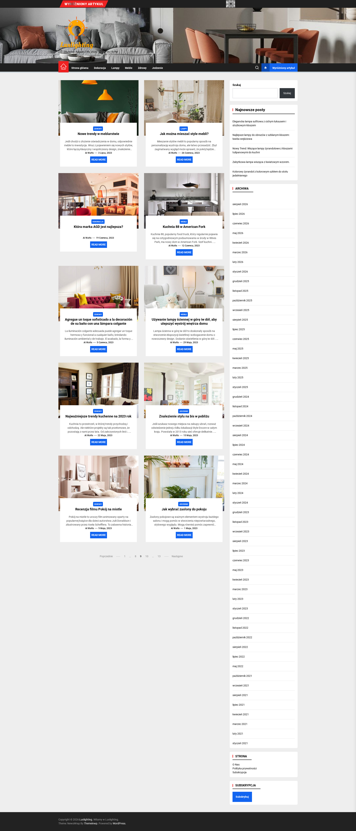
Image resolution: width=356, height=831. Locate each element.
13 (159, 556)
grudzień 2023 (241, 512)
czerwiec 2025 (241, 338)
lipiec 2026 (239, 213)
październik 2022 (242, 637)
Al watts (89, 153)
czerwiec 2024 (241, 454)
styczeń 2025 (240, 387)
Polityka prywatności (245, 768)
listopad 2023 (240, 521)
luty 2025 (238, 377)
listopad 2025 (240, 290)
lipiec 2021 (239, 704)
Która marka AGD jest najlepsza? (98, 227)
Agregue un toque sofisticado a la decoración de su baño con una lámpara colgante (98, 321)
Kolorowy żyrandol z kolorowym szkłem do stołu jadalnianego (260, 173)
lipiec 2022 (239, 656)
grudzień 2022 (241, 618)
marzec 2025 (240, 367)
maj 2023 (238, 570)
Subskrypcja (240, 772)
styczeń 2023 (240, 608)
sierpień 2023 (240, 541)
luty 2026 (238, 261)
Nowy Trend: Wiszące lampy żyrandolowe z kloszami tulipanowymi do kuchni (262, 150)
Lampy (115, 67)
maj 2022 (238, 666)
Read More (98, 159)
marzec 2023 (240, 589)
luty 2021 (238, 733)
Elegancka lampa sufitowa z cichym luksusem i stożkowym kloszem (259, 123)
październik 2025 (242, 300)
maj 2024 (238, 464)
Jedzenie (157, 67)
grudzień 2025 (241, 281)
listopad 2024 (240, 406)
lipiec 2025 (239, 329)
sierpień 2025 (240, 319)
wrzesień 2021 (241, 685)
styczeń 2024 (240, 502)
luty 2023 (238, 598)
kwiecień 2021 (241, 714)
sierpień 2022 (240, 647)
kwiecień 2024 (241, 473)
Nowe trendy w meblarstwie (98, 134)
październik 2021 (242, 675)
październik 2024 (242, 415)
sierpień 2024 (240, 435)
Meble (128, 67)
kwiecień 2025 (241, 358)
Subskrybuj (242, 796)
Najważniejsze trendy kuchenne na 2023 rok (98, 416)
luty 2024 (238, 492)
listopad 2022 (240, 627)
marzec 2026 (240, 252)
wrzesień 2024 (241, 425)
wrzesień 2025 (241, 310)
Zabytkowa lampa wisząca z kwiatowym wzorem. (261, 161)
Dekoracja (100, 67)
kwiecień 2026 (241, 242)
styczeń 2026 (240, 271)
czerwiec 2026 (241, 223)
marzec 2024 (240, 483)
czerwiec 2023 (241, 560)
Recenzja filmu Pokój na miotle (98, 509)
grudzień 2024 (241, 396)
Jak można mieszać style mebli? (184, 134)
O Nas (236, 764)
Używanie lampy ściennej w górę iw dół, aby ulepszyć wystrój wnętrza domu (184, 321)
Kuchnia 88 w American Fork (184, 227)
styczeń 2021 (240, 743)
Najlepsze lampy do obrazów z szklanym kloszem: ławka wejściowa (261, 136)
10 (146, 556)
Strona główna (79, 67)
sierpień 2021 (240, 695)
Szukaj (237, 85)
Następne (177, 556)
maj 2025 (238, 348)
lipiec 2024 (239, 444)
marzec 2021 (240, 724)
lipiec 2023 (239, 550)
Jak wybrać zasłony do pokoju (184, 509)
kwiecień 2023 (241, 579)
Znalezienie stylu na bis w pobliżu (184, 416)
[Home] (63, 66)
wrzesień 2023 (241, 531)
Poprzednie (106, 556)
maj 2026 (238, 233)
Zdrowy (142, 67)
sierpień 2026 (240, 204)
